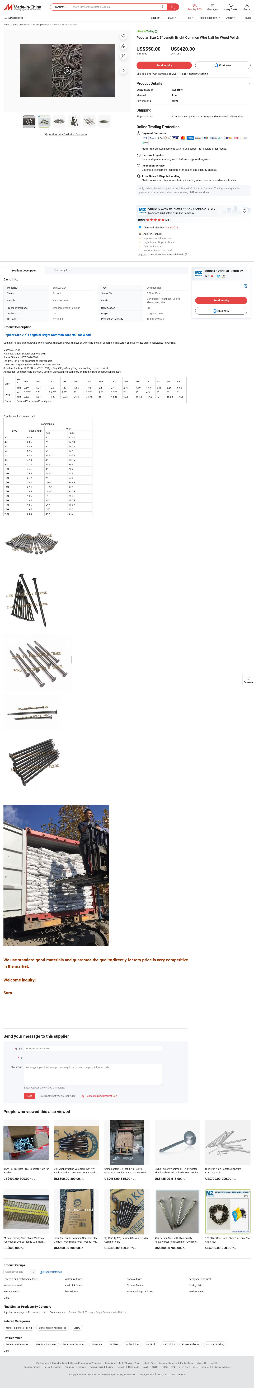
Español (57, 1367)
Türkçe (194, 1367)
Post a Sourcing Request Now (99, 1096)
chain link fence (73, 1285)
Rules (248, 17)
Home (6, 24)
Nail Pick (151, 1344)
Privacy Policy (178, 1374)
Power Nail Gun (190, 1344)
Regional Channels (168, 1363)
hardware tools (11, 1291)
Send (29, 1096)
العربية (145, 1367)
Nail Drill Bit (169, 1344)
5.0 (207, 276)
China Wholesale (113, 1363)
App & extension (208, 17)
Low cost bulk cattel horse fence (20, 1279)
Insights (214, 1363)
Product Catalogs (52, 1272)
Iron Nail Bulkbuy (215, 1344)
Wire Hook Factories (74, 1344)
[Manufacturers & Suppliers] (22, 7)
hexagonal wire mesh (200, 1279)
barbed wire (71, 1291)
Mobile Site (202, 1363)
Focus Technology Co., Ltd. (104, 1374)
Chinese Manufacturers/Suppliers (85, 1363)
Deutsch (121, 1367)
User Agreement (146, 1374)
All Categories (15, 17)
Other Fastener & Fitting (19, 1327)
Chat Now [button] (225, 65)
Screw (77, 1327)
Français (82, 1367)
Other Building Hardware (65, 24)
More (6, 1350)
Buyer (171, 17)
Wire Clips (97, 1344)
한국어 (155, 1367)
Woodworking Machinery (140, 1291)
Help (188, 17)
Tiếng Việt (206, 1367)
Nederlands (133, 1367)
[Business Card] (245, 286)
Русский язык (96, 1367)
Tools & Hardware (21, 24)
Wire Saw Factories (46, 1344)
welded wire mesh (12, 1285)
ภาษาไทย (183, 1367)
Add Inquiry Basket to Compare (68, 134)
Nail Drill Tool (132, 1344)
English (46, 1367)
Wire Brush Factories (17, 1344)
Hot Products (42, 1363)
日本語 (165, 1367)
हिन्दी (173, 1367)
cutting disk (195, 1285)
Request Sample (198, 73)
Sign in (247, 9)
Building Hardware (41, 24)
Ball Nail (114, 1344)
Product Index (186, 1363)
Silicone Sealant (135, 1285)
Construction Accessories (52, 1327)
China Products (59, 1363)
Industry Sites (149, 1363)
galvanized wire (73, 1279)
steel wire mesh (197, 1291)
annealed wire (134, 1279)
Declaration (162, 1374)
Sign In (142, 254)
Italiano (109, 1367)
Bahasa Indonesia (222, 1367)
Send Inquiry (164, 65)
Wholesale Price (131, 1363)
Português (69, 1367)
